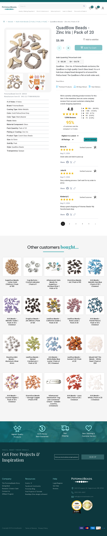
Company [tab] (6, 479)
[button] (90, 8)
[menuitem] (26, 11)
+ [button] (68, 48)
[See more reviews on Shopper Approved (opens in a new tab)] (74, 162)
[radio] (89, 108)
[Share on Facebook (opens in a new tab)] (67, 162)
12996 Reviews (72, 118)
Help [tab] (55, 479)
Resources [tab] (30, 479)
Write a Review (90, 140)
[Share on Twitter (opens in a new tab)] (71, 162)
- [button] (59, 48)
